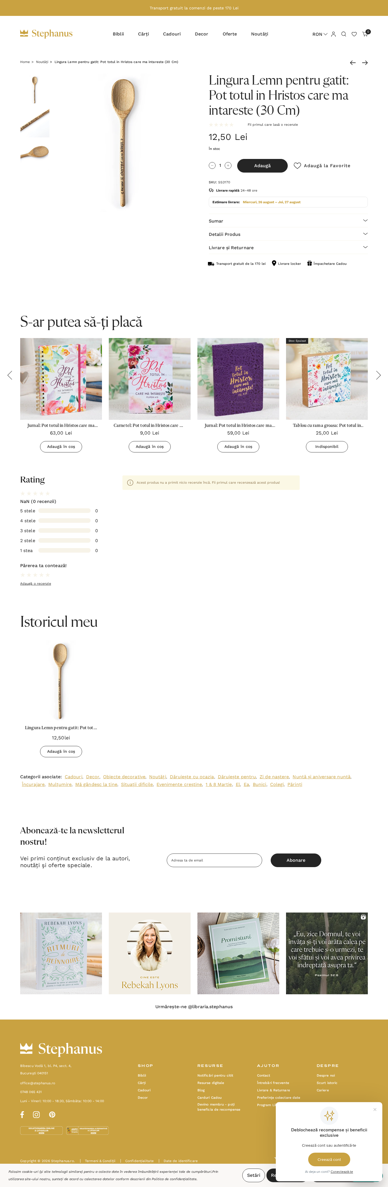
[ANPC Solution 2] (87, 1130)
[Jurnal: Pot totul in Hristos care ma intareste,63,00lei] (61, 379)
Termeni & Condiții (97, 1161)
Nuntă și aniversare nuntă (322, 776)
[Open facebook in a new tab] (21, 1114)
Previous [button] (9, 375)
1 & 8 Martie (219, 784)
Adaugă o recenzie (35, 584)
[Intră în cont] (333, 34)
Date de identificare (178, 1161)
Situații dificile (137, 784)
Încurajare (33, 784)
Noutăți (157, 776)
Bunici (259, 784)
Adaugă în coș (61, 446)
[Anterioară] (354, 63)
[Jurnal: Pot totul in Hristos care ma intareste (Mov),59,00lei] (238, 379)
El (238, 784)
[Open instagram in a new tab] (36, 1114)
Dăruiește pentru (237, 776)
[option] (61, 701)
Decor (93, 776)
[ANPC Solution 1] (42, 1130)
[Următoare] (363, 63)
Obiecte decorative (124, 776)
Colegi (277, 784)
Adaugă (262, 165)
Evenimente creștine (179, 784)
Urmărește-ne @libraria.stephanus (194, 1006)
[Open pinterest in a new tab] (52, 1114)
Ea (246, 784)
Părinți (294, 784)
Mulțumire (60, 784)
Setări (253, 1175)
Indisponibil (326, 446)
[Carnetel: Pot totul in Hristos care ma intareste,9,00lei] (150, 379)
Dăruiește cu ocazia (192, 776)
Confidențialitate (137, 1161)
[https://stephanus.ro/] (52, 34)
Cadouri (73, 776)
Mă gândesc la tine (96, 784)
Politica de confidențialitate (174, 1179)
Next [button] (378, 375)
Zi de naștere (274, 776)
